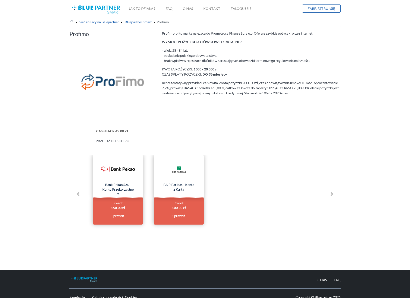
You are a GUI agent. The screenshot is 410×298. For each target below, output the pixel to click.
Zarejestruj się (321, 8)
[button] (77, 194)
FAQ (169, 8)
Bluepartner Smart (138, 22)
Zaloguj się (241, 8)
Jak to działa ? (142, 8)
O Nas (188, 8)
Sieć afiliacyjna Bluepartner (99, 22)
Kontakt (211, 8)
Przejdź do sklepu (112, 141)
